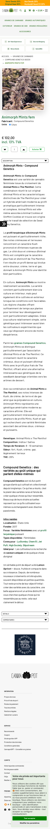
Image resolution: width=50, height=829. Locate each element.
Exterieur (7, 25)
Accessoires (25, 31)
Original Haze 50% (13, 4)
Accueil (5, 56)
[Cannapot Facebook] (9, 810)
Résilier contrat (9, 780)
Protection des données (13, 742)
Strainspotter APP (10, 738)
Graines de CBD (21, 25)
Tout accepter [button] (29, 818)
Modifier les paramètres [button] (29, 823)
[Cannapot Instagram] (5, 810)
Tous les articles (10, 707)
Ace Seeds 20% (31, 1)
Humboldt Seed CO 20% (34, 4)
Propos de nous (10, 697)
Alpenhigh (8, 797)
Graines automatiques (35, 20)
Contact (7, 773)
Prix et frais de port (11, 700)
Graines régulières (38, 25)
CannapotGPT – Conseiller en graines (17, 749)
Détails (6, 614)
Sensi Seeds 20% (13, 1)
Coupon (7, 735)
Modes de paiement (11, 704)
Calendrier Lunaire (11, 715)
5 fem (14, 124)
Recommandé (9, 731)
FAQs (6, 776)
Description (8, 161)
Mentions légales (10, 711)
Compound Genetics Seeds (17, 59)
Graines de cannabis (14, 20)
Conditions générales (12, 746)
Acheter (35, 149)
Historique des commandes (14, 766)
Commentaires (9, 620)
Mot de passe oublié (11, 769)
